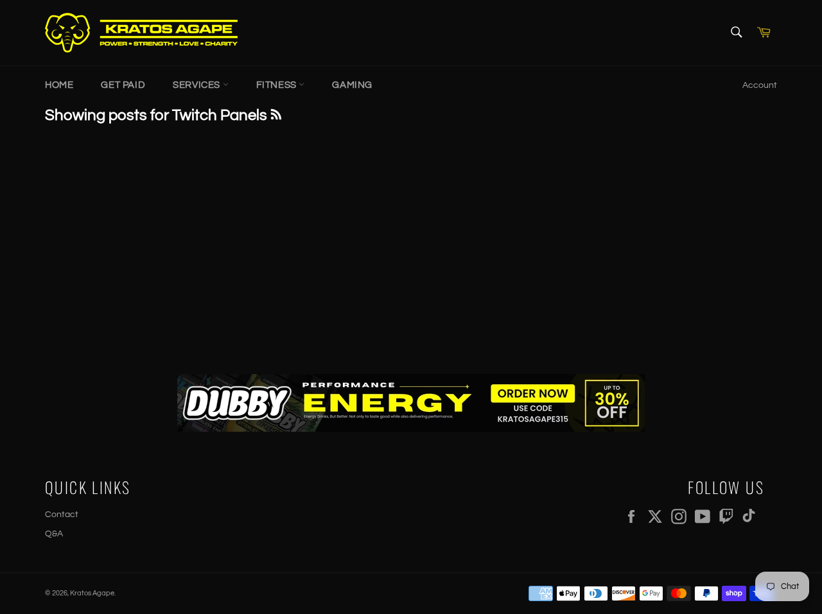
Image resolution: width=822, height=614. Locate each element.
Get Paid (123, 85)
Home (59, 85)
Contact (61, 514)
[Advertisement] (411, 246)
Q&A (54, 533)
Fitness (277, 85)
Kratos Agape (92, 593)
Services (197, 85)
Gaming (352, 85)
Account (759, 85)
